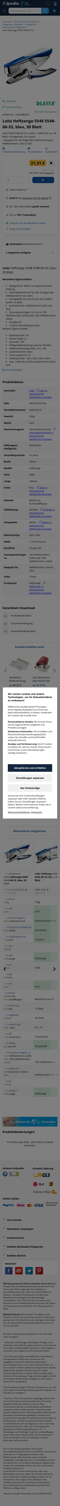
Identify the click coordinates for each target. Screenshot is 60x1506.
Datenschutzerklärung (19, 812)
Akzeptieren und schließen (30, 767)
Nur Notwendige (30, 788)
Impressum (36, 812)
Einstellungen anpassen (30, 778)
